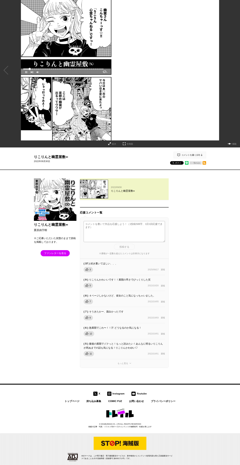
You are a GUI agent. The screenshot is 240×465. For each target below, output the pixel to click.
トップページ (72, 401)
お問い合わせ (136, 401)
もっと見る (123, 363)
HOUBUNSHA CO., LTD (110, 424)
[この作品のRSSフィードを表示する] (204, 163)
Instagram (118, 393)
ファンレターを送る (55, 253)
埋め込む (197, 163)
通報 (163, 269)
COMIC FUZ (115, 401)
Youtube (142, 393)
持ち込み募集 (93, 401)
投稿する (124, 246)
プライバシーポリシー (163, 401)
